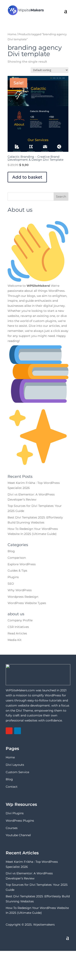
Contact (12, 787)
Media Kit (15, 640)
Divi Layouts (15, 765)
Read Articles (17, 633)
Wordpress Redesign (23, 597)
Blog (11, 551)
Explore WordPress (22, 564)
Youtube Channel (18, 835)
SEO (11, 584)
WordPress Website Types (27, 603)
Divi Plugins (15, 813)
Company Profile (20, 620)
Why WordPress (20, 590)
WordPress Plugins (20, 820)
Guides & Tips (17, 570)
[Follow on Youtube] (9, 730)
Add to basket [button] (27, 177)
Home (12, 34)
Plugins (13, 577)
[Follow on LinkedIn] (17, 730)
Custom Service (17, 772)
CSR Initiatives (18, 627)
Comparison (17, 558)
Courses (12, 828)
